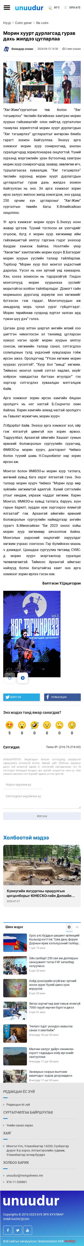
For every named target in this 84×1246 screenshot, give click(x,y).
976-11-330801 (16, 1182)
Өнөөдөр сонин (22, 49)
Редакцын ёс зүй (18, 1104)
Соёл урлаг (23, 23)
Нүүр (7, 23)
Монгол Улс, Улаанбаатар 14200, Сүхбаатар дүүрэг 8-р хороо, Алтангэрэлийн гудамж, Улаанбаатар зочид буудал (37, 1150)
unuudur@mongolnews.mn (24, 1175)
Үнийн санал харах (19, 1125)
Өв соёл (42, 23)
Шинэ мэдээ (14, 927)
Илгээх (42, 816)
